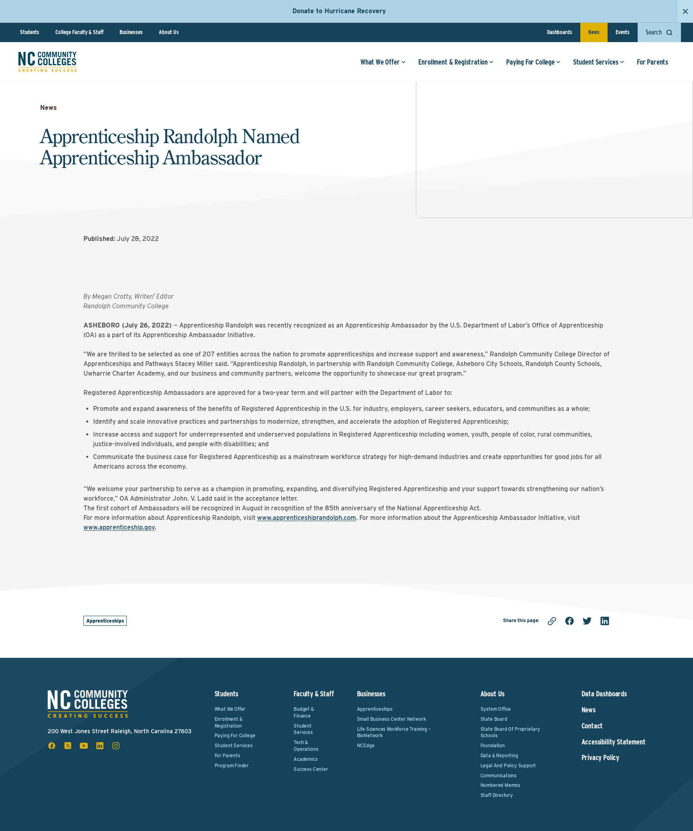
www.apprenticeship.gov (119, 527)
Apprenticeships (105, 621)
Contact (592, 726)
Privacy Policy (600, 758)
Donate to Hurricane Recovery (339, 11)
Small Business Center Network (391, 719)
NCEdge (366, 745)
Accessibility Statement (614, 742)
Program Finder (232, 765)
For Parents (652, 62)
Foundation (492, 745)
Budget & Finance (304, 712)
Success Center (311, 769)
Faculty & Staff (314, 693)
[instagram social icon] (116, 746)
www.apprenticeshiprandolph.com (306, 518)
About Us (169, 32)
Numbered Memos (500, 785)
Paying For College (530, 62)
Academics (305, 759)
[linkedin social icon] (100, 746)
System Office (495, 709)
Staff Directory (496, 795)
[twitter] (587, 621)
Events (623, 32)
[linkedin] (605, 621)
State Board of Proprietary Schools (510, 732)
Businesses (131, 32)
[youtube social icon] (84, 746)
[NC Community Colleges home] (47, 62)
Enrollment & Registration (453, 62)
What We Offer (380, 62)
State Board (493, 719)
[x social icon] (68, 746)
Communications (498, 775)
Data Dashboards (604, 694)
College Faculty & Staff (79, 32)
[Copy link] (552, 621)
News (594, 32)
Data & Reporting (499, 755)
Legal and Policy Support (508, 765)
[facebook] (569, 621)
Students (29, 32)
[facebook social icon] (52, 746)
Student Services (595, 62)
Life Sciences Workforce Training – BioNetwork (394, 732)
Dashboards (559, 32)
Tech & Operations (306, 745)
